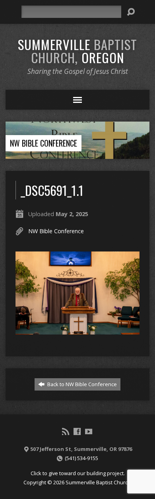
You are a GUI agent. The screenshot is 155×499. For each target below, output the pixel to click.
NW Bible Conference (43, 143)
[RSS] (65, 431)
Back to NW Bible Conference (81, 384)
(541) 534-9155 (81, 458)
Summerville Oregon (77, 51)
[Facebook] (77, 431)
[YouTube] (88, 431)
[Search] (131, 12)
